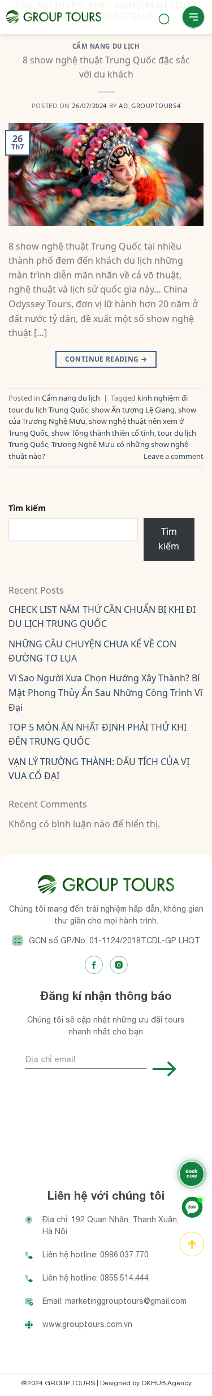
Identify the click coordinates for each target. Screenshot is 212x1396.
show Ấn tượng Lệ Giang (133, 410)
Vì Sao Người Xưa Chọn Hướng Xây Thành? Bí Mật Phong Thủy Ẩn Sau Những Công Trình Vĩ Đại (105, 692)
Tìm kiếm (27, 507)
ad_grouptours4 (149, 105)
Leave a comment (174, 456)
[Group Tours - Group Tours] (53, 17)
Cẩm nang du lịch (71, 398)
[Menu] (193, 17)
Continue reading (106, 359)
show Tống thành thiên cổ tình (102, 433)
